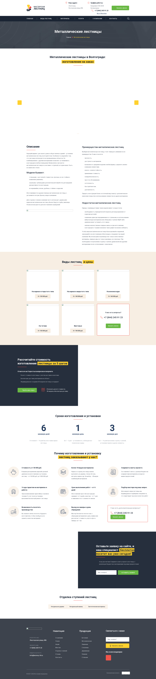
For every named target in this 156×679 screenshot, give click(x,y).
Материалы (65, 18)
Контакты (113, 18)
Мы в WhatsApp (102, 13)
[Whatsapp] (108, 657)
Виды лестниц (46, 18)
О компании (97, 18)
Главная (30, 18)
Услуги (81, 18)
